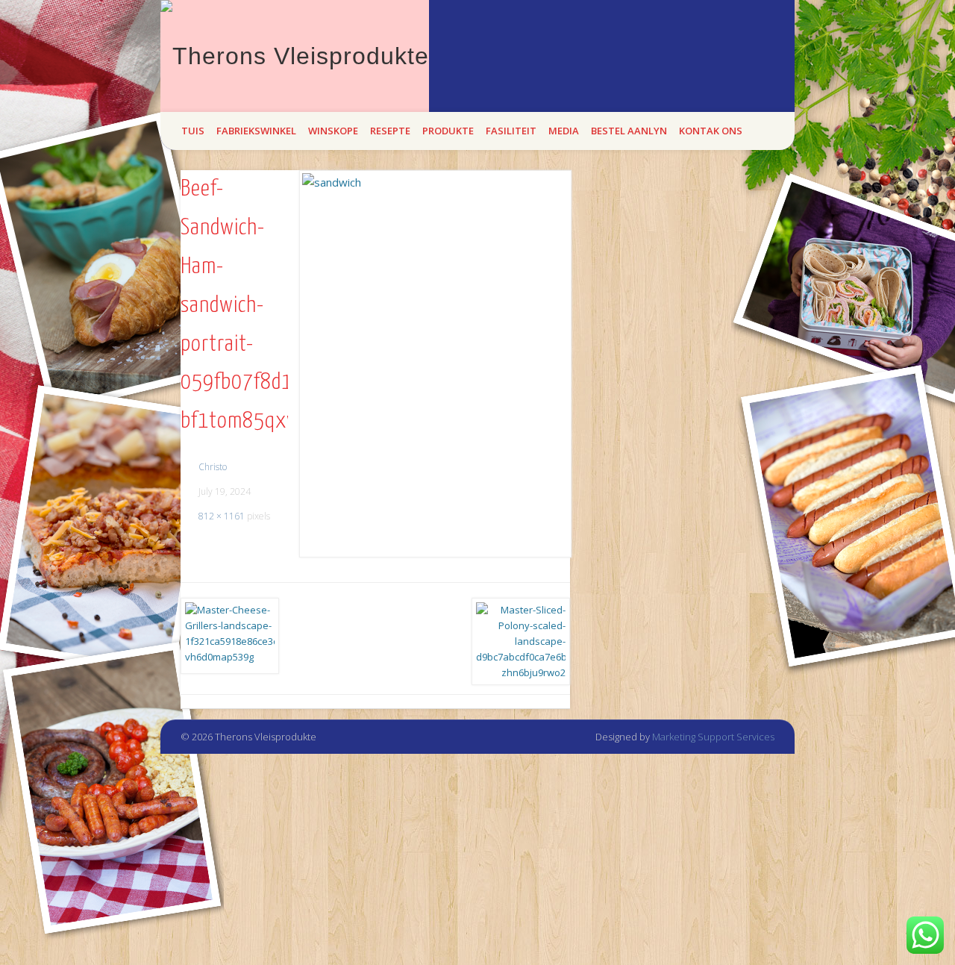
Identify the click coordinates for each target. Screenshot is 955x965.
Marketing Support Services (713, 736)
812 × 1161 (221, 516)
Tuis (192, 130)
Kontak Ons (710, 130)
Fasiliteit (511, 130)
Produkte (448, 130)
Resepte (390, 130)
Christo (212, 466)
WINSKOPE (333, 130)
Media (563, 130)
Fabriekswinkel (256, 130)
